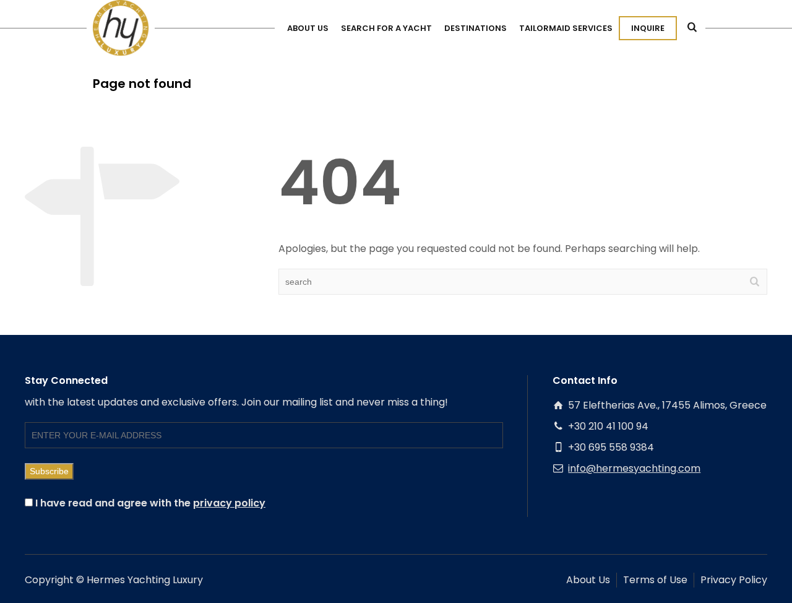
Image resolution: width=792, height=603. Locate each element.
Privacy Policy (733, 580)
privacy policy (229, 503)
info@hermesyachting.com (634, 468)
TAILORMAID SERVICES (566, 28)
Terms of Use (655, 580)
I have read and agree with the (149, 503)
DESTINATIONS (475, 28)
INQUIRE (648, 28)
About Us (588, 580)
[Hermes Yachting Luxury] (120, 28)
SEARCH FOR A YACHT (386, 28)
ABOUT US (308, 28)
